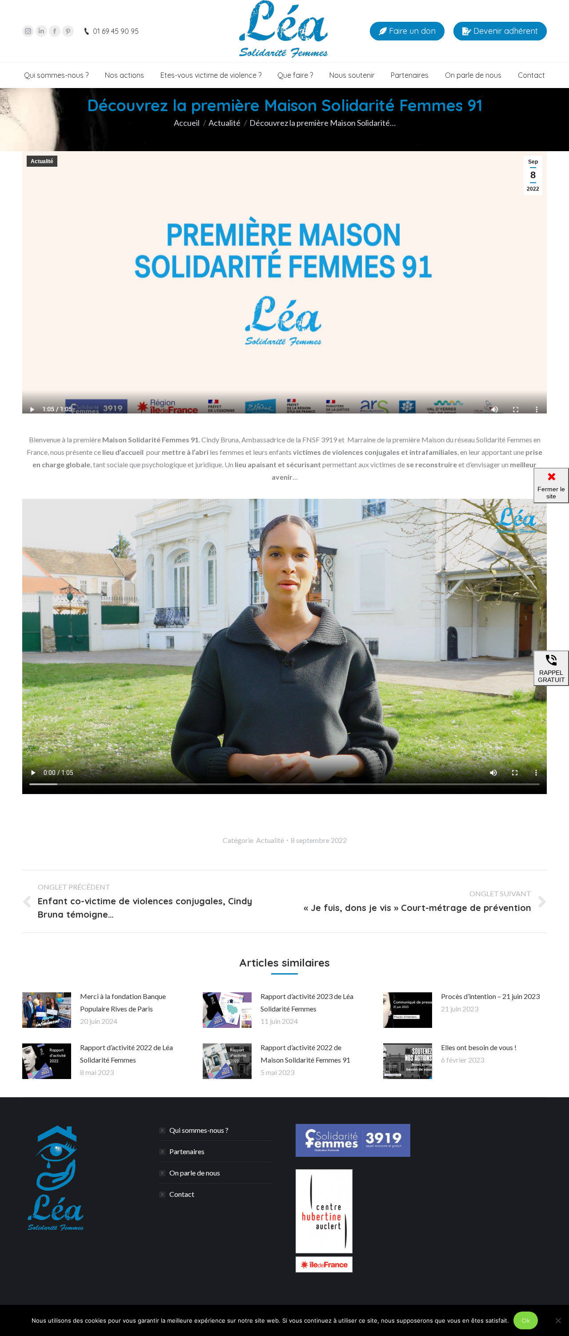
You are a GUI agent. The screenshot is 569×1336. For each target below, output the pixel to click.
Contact (181, 1194)
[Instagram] (28, 31)
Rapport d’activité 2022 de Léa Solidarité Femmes (126, 1053)
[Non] (557, 1320)
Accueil (187, 123)
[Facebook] (54, 31)
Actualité (224, 123)
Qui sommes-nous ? (198, 1130)
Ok (525, 1320)
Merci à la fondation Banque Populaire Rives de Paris (123, 1002)
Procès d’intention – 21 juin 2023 (490, 996)
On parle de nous (194, 1172)
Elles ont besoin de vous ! (479, 1047)
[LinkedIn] (41, 31)
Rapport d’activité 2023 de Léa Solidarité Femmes (306, 1002)
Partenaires (186, 1151)
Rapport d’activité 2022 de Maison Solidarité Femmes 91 (305, 1053)
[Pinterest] (68, 31)
